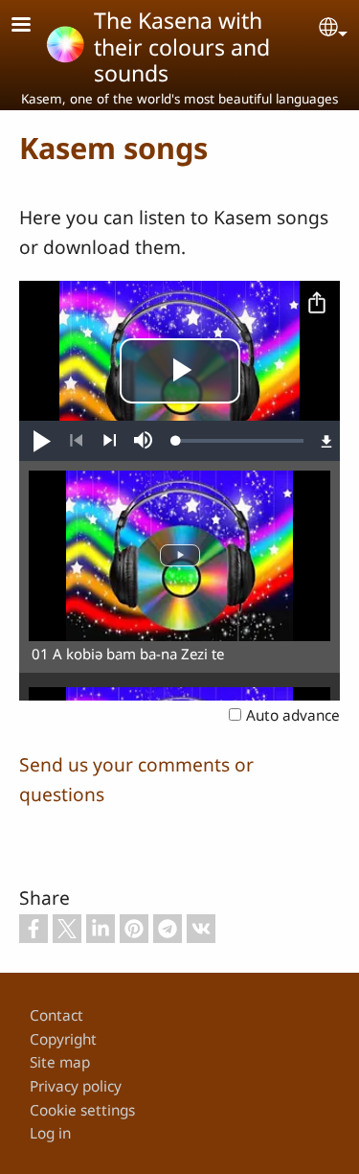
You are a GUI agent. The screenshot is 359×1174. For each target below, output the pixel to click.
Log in (50, 1133)
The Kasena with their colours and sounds (182, 46)
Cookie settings (82, 1110)
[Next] (109, 441)
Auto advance (293, 715)
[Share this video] (317, 303)
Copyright (63, 1039)
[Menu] (32, 26)
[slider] (239, 441)
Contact (56, 1015)
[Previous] (76, 441)
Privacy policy (76, 1086)
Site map (60, 1062)
